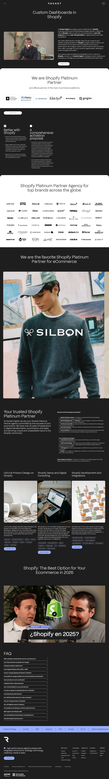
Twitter (83, 755)
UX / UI (83, 729)
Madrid (102, 753)
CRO (60, 729)
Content (26, 729)
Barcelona (102, 751)
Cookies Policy (58, 766)
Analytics (48, 729)
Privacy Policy (68, 766)
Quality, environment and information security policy (40, 766)
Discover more (10, 549)
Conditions (6, 766)
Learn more (77, 547)
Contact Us (9, 758)
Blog (73, 755)
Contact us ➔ (63, 64)
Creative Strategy (9, 729)
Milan (101, 755)
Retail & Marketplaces (100, 729)
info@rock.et (93, 751)
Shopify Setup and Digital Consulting (52, 474)
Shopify (71, 729)
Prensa (74, 758)
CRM (37, 729)
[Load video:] (54, 614)
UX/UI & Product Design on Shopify (19, 474)
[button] (5, 3)
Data (62, 758)
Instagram (83, 753)
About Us (74, 751)
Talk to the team (44, 552)
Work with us (75, 753)
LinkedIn (83, 751)
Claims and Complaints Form (18, 766)
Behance (83, 758)
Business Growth (65, 755)
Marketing (63, 753)
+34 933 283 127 (94, 753)
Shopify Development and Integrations (86, 474)
